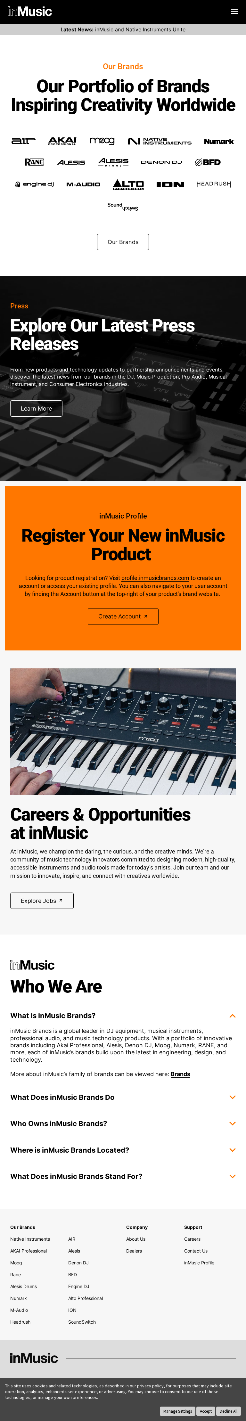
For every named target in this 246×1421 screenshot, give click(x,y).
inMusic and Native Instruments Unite (123, 29)
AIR (71, 1239)
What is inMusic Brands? (52, 1015)
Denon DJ (78, 1262)
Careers (192, 1239)
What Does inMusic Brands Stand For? (76, 1176)
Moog (16, 1262)
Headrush (20, 1322)
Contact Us (196, 1251)
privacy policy (150, 1386)
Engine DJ (78, 1286)
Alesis (74, 1251)
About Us (135, 1239)
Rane (15, 1274)
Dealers (134, 1251)
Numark (18, 1298)
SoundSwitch (82, 1322)
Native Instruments (30, 1239)
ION (72, 1310)
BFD (72, 1274)
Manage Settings (177, 1411)
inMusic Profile (199, 1262)
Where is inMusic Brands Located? (69, 1150)
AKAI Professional (28, 1251)
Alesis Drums (23, 1286)
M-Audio (19, 1310)
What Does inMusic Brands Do (62, 1097)
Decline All (228, 1411)
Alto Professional (85, 1298)
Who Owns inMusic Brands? (58, 1123)
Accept (206, 1411)
